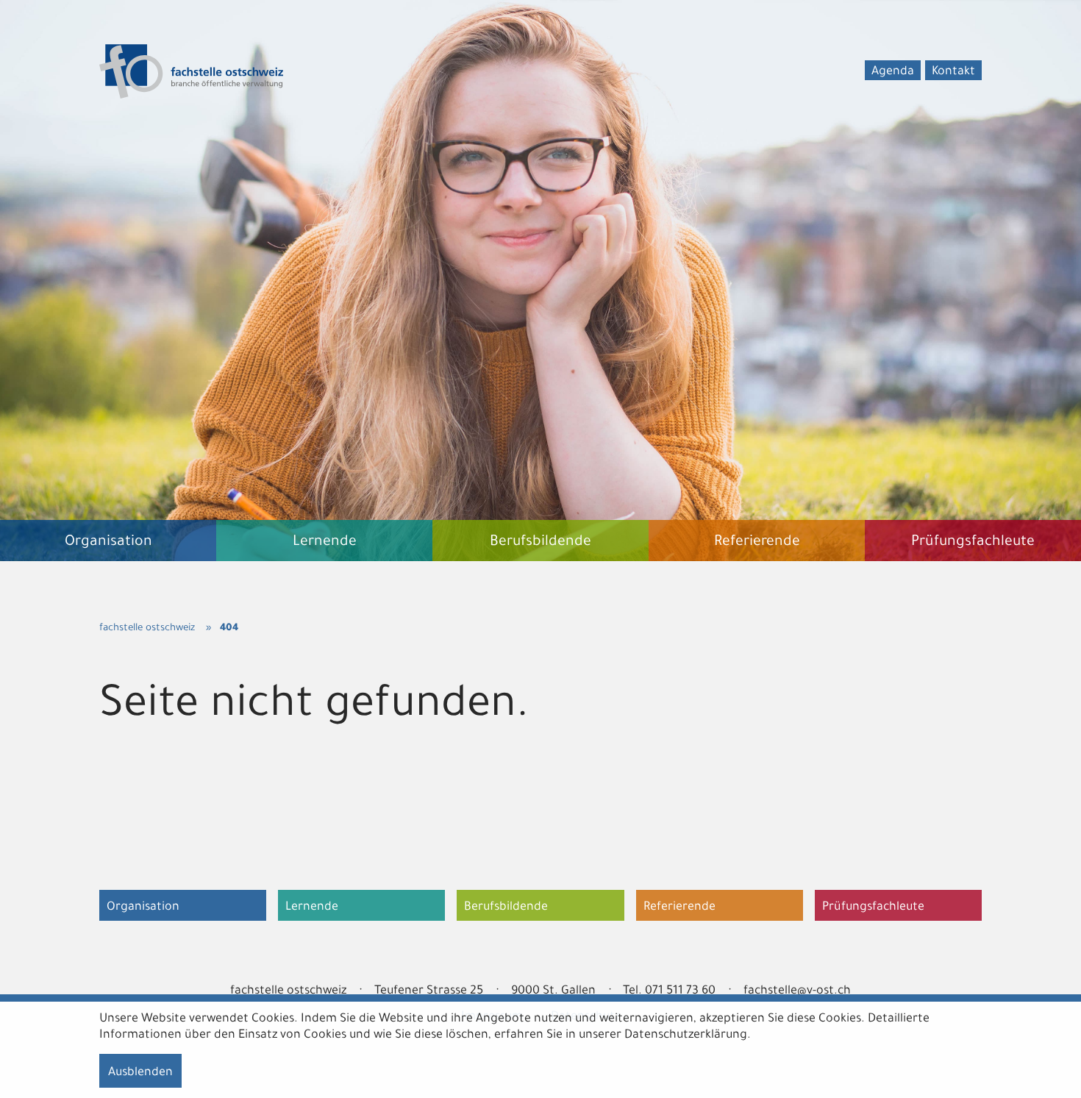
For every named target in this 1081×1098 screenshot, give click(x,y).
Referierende (679, 907)
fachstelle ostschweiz (147, 628)
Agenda (892, 72)
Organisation (143, 907)
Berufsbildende (506, 907)
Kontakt (953, 72)
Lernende (311, 907)
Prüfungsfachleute (873, 907)
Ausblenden (140, 1073)
